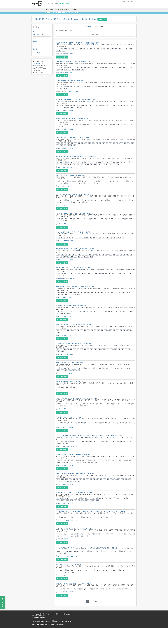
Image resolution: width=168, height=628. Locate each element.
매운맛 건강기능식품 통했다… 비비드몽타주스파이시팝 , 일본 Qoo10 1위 (75, 286)
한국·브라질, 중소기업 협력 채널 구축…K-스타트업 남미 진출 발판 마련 (74, 194)
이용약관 (52, 624)
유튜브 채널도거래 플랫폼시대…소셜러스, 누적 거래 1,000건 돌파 (73, 62)
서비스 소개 (58, 9)
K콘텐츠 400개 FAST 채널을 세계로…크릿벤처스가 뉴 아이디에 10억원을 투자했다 (77, 43)
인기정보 (35, 38)
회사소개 (33, 624)
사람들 (63, 19)
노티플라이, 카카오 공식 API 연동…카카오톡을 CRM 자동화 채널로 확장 (74, 492)
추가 (41, 34)
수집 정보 (35, 49)
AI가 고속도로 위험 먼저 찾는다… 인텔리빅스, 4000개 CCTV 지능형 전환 (75, 249)
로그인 (123, 1)
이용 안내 (74, 9)
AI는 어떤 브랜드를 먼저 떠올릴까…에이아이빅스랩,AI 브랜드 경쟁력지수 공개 (76, 213)
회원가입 (128, 1)
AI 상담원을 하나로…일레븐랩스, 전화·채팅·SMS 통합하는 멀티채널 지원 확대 (76, 99)
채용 (43, 19)
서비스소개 (40, 624)
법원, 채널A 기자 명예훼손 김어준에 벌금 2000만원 (69, 381)
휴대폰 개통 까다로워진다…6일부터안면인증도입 (68, 417)
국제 (91, 19)
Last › (102, 601)
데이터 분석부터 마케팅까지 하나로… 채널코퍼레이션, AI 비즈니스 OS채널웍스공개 (77, 398)
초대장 (132, 1)
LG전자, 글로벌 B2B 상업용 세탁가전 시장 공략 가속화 (70, 80)
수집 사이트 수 (36, 63)
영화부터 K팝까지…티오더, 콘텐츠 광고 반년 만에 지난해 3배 (72, 118)
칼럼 (72, 19)
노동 (89, 19)
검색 (120, 1)
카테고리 (35, 42)
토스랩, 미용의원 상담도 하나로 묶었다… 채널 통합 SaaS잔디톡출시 (73, 324)
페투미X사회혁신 (50, 9)
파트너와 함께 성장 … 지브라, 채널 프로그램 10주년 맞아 (71, 362)
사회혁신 (81, 19)
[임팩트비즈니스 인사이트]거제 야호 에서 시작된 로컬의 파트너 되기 (73, 343)
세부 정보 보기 (95, 34)
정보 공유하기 (102, 19)
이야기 (69, 9)
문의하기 (46, 624)
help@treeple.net (40, 617)
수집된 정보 (36, 65)
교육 (46, 19)
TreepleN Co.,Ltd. (45, 621)
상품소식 (56, 19)
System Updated (66, 621)
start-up (76, 19)
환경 (86, 19)
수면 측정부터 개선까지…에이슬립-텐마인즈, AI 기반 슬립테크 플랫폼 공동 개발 (76, 156)
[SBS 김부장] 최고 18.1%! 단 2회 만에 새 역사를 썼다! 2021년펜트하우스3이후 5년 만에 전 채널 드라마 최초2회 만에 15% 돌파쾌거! (91, 511)
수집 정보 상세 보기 (62, 57)
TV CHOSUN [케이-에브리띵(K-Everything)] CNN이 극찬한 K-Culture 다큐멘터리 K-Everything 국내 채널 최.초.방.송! (87, 547)
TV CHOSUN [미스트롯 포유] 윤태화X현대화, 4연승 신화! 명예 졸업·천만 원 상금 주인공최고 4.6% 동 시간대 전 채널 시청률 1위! (89, 435)
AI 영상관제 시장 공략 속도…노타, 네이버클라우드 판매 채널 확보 (73, 454)
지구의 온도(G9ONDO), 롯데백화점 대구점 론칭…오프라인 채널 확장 (74, 528)
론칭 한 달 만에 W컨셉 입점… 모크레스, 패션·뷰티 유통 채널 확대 (73, 267)
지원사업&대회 (37, 19)
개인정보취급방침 (59, 624)
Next (96, 601)
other (94, 19)
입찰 (49, 19)
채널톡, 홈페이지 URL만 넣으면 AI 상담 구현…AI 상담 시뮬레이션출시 (74, 583)
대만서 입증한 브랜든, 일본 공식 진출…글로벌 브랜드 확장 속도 (72, 137)
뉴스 (52, 19)
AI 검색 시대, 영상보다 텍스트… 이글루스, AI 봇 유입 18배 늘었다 (73, 305)
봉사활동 (68, 19)
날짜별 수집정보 (37, 52)
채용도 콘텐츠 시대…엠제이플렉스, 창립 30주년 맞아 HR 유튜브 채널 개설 (75, 473)
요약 (34, 31)
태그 (34, 45)
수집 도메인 (36, 34)
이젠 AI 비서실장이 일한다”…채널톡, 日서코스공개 (69, 564)
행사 (60, 19)
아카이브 (64, 9)
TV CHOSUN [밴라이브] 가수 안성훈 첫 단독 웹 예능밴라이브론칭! (73, 232)
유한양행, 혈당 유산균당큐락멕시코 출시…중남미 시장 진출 (71, 175)
